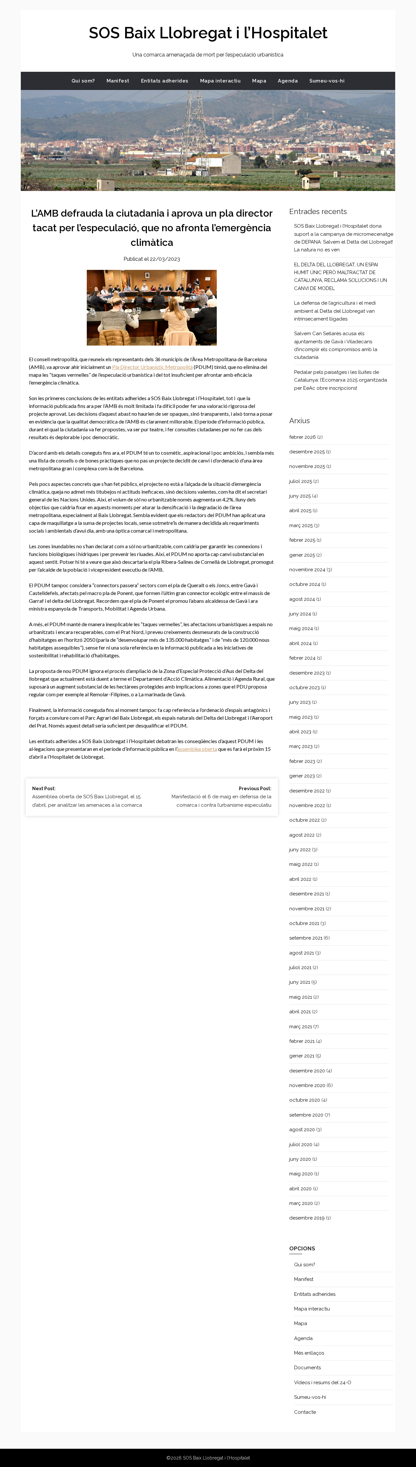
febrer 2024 (302, 658)
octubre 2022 (304, 820)
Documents (307, 1368)
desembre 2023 (307, 673)
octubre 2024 (304, 584)
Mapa (259, 81)
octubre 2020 (304, 1100)
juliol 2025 (300, 481)
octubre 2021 (304, 923)
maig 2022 (301, 864)
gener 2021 (301, 1056)
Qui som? (83, 81)
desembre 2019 (307, 1218)
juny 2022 (300, 850)
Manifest (118, 81)
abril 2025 (300, 510)
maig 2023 (301, 717)
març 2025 (301, 525)
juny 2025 (300, 496)
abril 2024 (300, 643)
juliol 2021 (300, 967)
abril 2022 (300, 879)
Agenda (288, 81)
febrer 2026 (302, 437)
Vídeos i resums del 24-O (322, 1382)
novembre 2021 (306, 909)
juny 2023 (300, 702)
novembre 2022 (307, 805)
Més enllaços (309, 1353)
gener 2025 (302, 555)
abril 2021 (300, 1012)
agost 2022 (302, 835)
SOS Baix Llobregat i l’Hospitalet (208, 33)
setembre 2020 (306, 1115)
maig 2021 (300, 997)
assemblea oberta (197, 749)
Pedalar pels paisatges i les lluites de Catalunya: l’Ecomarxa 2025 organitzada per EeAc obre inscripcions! (340, 380)
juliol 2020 (300, 1144)
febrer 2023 (302, 761)
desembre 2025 (307, 452)
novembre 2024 (307, 570)
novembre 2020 (307, 1085)
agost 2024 (302, 599)
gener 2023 (302, 776)
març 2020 (301, 1203)
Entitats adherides (164, 81)
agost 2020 (302, 1129)
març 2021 (300, 1027)
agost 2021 (301, 953)
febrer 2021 (302, 1041)
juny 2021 (299, 982)
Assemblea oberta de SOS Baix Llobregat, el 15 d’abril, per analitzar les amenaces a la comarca (87, 797)
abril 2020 (300, 1189)
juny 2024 (300, 614)
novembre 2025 (307, 466)
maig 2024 (301, 628)
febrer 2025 (302, 540)
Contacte (305, 1412)
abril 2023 (300, 732)
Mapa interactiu (220, 81)
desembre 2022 (307, 791)
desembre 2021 (306, 894)
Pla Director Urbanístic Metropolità (152, 367)
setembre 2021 (305, 938)
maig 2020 (301, 1174)
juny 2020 (300, 1159)
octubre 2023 (304, 687)
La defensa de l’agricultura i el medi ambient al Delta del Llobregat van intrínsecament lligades (335, 311)
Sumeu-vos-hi (326, 81)
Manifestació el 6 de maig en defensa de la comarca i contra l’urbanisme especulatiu (221, 797)
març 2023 (301, 746)
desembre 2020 (307, 1071)
